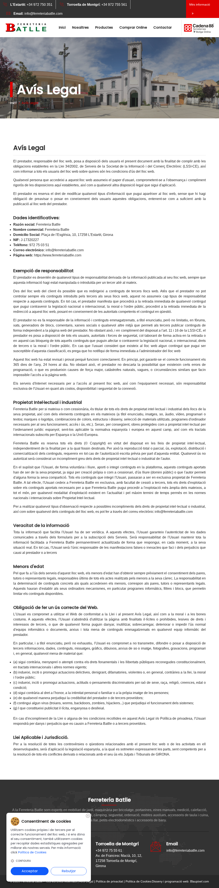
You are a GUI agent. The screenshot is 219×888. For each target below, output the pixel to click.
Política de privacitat (109, 881)
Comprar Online (133, 27)
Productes (104, 27)
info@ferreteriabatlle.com (37, 13)
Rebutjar (69, 871)
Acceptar (30, 871)
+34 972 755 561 (97, 4)
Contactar (162, 27)
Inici (62, 27)
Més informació (199, 4)
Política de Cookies (138, 881)
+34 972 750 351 (31, 4)
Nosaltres (80, 27)
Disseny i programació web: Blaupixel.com (180, 881)
